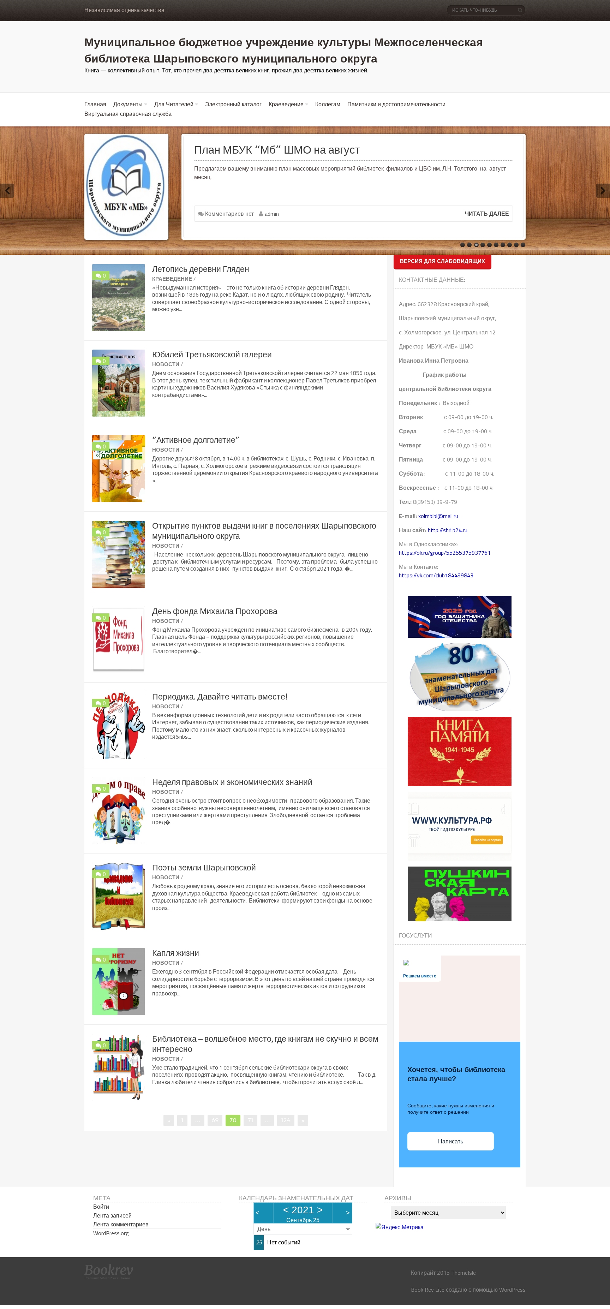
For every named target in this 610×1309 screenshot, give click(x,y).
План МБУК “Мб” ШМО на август (277, 149)
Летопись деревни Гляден (200, 269)
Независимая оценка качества (124, 10)
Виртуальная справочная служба (128, 114)
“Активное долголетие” (196, 440)
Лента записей (112, 1215)
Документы (128, 104)
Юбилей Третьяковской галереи (212, 354)
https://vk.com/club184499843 (436, 575)
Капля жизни (175, 953)
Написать (450, 1141)
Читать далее (487, 213)
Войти (101, 1206)
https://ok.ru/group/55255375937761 (445, 552)
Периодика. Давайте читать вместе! (220, 697)
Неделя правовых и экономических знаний (232, 782)
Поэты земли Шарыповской (204, 868)
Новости (165, 364)
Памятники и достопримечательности (396, 104)
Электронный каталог (233, 104)
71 (252, 1120)
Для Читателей (173, 104)
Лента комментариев (121, 1224)
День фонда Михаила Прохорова (214, 611)
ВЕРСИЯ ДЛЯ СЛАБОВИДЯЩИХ (442, 261)
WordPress (512, 1289)
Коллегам (327, 104)
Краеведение (286, 104)
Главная (95, 104)
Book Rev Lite (427, 1289)
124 (287, 1120)
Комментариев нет (229, 213)
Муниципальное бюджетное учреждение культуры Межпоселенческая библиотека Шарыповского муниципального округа (283, 50)
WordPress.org (111, 1233)
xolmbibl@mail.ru (438, 516)
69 (216, 1120)
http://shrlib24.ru (447, 530)
